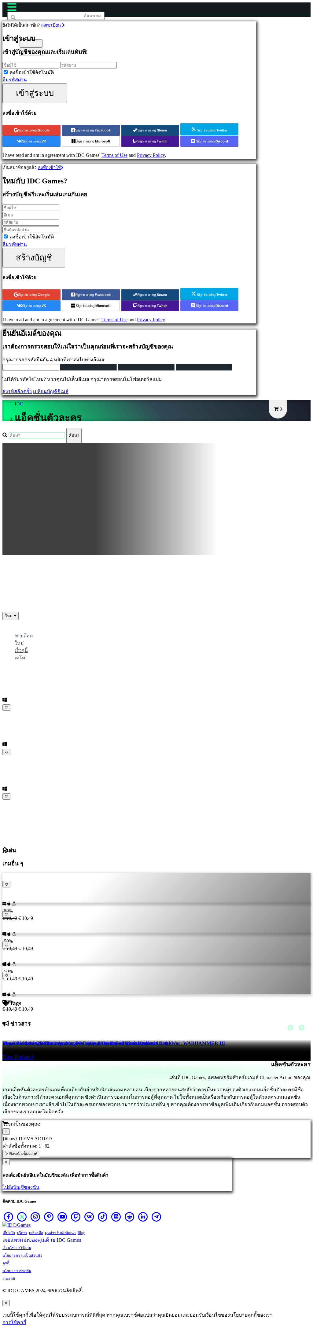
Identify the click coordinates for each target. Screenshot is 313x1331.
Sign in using (34, 130)
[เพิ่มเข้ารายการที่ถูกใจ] (6, 707)
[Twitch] (76, 1217)
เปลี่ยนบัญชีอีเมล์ (50, 391)
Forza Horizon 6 (18, 1057)
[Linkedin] (143, 1217)
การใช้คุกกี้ (14, 1322)
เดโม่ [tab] (20, 657)
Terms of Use (114, 155)
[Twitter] (22, 1217)
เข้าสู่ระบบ (35, 93)
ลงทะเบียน (51, 25)
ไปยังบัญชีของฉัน (20, 1187)
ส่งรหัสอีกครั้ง (17, 391)
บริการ (22, 1233)
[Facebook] (8, 1217)
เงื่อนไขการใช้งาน (16, 1248)
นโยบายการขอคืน (16, 1271)
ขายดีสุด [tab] (24, 635)
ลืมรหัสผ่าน (14, 79)
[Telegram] (156, 1217)
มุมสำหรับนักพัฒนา (60, 1233)
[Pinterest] (49, 1217)
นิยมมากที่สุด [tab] (29, 628)
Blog (81, 1233)
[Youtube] (62, 1217)
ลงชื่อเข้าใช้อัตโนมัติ (32, 72)
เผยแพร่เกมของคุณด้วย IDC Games (41, 1240)
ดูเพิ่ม (10, 804)
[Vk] (89, 1217)
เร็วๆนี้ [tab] (21, 650)
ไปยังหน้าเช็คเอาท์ (21, 1154)
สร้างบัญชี (34, 257)
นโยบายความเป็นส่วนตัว (22, 1255)
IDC (19, 403)
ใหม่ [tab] (19, 643)
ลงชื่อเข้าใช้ (49, 167)
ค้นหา (74, 435)
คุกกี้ (5, 1263)
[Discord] (116, 1217)
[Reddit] (129, 1217)
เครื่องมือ (36, 1233)
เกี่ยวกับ (9, 1233)
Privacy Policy (151, 155)
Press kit (8, 1278)
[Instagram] (35, 1217)
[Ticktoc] (103, 1217)
